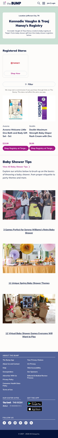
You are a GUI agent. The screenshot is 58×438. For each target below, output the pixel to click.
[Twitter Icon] (31, 422)
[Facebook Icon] (4, 422)
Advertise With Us (10, 376)
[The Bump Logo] (14, 3)
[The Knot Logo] (7, 402)
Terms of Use (8, 390)
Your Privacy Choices (35, 360)
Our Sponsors (32, 372)
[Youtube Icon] (26, 422)
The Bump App (8, 360)
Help (4, 368)
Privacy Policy (8, 379)
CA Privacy (31, 364)
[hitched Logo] (5, 405)
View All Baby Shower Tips (15, 167)
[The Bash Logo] (18, 402)
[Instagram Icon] (15, 422)
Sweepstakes (8, 372)
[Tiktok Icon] (9, 422)
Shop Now (15, 73)
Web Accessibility (34, 368)
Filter (30, 84)
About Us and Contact (11, 364)
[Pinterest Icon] (20, 422)
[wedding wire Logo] (16, 405)
